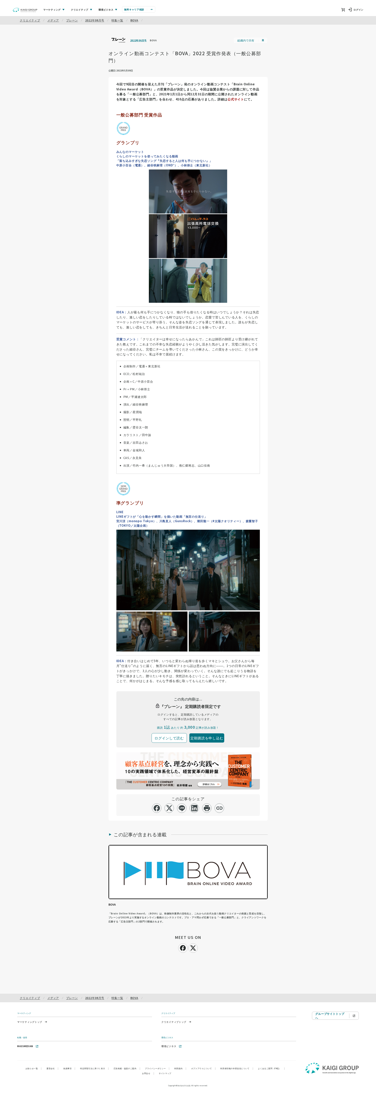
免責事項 (69, 1068)
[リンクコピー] (219, 808)
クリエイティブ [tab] (79, 9)
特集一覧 (117, 20)
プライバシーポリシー (157, 1068)
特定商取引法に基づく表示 (94, 1068)
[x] (169, 808)
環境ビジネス (168, 1046)
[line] (181, 808)
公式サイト (236, 99)
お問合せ (148, 1073)
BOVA (134, 20)
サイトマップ (165, 1073)
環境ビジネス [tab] (106, 9)
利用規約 (180, 1068)
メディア (53, 20)
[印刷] (206, 808)
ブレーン (72, 20)
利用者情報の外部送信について (236, 1068)
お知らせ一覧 (33, 1068)
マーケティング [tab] (52, 9)
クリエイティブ (30, 20)
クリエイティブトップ (173, 1021)
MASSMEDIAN (25, 1046)
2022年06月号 (94, 20)
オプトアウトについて (203, 1068)
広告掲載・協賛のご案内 (127, 1068)
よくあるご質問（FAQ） (271, 1068)
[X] (193, 947)
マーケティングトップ (29, 1021)
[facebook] (156, 808)
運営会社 (52, 1068)
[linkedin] (194, 808)
